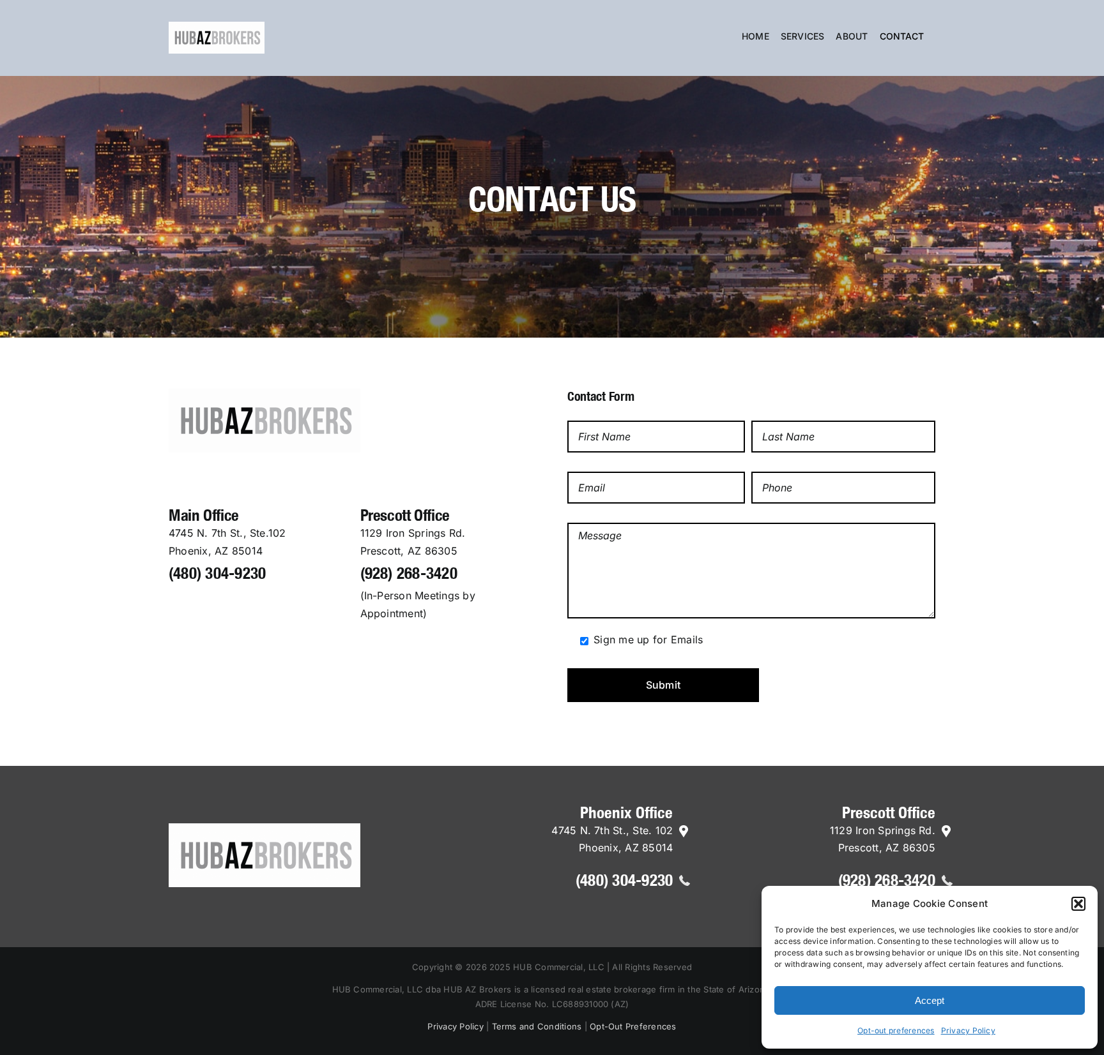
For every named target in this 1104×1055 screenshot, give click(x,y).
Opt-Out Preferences (633, 1026)
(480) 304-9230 (217, 573)
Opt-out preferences (896, 1030)
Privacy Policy (968, 1030)
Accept (929, 1000)
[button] (1078, 903)
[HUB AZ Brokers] (264, 393)
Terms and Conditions (537, 1026)
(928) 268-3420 (408, 573)
